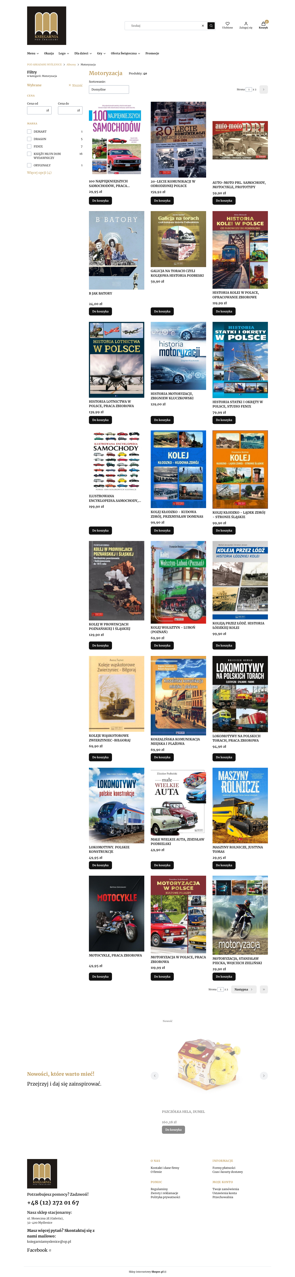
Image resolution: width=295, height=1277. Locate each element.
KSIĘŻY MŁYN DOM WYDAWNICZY (47, 156)
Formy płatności (224, 1168)
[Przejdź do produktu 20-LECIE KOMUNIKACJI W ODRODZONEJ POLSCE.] (178, 139)
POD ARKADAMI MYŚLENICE (44, 64)
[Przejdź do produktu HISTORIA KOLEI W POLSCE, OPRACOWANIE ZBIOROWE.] (240, 250)
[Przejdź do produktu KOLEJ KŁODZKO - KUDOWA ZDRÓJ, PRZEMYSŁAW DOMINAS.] (178, 469)
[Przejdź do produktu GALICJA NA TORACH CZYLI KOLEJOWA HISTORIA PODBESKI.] (178, 239)
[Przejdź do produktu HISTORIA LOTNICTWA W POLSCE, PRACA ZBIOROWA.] (116, 360)
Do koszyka (100, 200)
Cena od (32, 103)
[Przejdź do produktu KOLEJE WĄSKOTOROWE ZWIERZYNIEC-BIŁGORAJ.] (116, 694)
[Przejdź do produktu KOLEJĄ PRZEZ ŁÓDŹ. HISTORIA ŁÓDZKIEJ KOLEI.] (240, 580)
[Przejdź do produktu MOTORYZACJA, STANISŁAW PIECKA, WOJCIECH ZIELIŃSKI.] (240, 915)
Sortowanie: (97, 81)
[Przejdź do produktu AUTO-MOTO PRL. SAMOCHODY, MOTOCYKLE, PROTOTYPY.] (240, 140)
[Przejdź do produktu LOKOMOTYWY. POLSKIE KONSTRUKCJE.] (116, 805)
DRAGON (40, 139)
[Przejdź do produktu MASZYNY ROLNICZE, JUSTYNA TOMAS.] (240, 805)
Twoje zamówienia (226, 1189)
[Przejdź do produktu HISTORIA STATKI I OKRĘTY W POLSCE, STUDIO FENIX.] (240, 360)
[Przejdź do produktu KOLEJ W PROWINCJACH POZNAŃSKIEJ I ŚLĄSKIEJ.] (116, 580)
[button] (211, 25)
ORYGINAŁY (42, 165)
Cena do (63, 103)
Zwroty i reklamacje (164, 1193)
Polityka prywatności (165, 1197)
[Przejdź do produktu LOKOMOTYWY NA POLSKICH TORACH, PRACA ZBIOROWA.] (240, 694)
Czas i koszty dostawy (228, 1172)
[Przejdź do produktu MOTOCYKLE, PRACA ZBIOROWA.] (116, 914)
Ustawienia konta (225, 1193)
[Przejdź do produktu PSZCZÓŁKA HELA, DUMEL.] (209, 1063)
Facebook (37, 1250)
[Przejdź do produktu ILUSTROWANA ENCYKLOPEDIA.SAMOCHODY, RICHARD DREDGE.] (116, 461)
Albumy (71, 64)
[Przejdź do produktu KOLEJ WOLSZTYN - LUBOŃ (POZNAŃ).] (178, 582)
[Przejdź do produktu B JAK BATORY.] (116, 250)
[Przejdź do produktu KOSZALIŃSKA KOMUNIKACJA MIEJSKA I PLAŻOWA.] (178, 695)
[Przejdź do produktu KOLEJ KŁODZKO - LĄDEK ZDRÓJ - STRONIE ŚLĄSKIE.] (240, 469)
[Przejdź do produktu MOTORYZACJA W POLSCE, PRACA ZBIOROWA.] (178, 915)
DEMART (40, 131)
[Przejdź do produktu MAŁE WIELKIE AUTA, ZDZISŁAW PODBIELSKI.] (178, 802)
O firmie (156, 1172)
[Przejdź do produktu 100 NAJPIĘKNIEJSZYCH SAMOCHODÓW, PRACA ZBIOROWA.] (116, 139)
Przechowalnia (223, 1197)
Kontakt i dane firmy (165, 1168)
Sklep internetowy (146, 1271)
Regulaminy (159, 1189)
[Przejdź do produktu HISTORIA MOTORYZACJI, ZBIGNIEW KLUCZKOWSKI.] (178, 356)
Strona (241, 89)
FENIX (38, 146)
